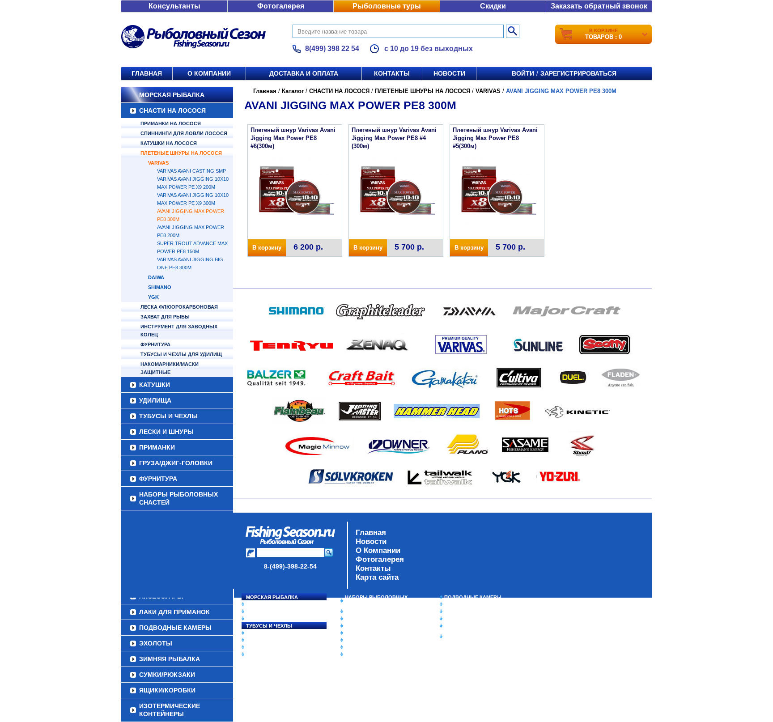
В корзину (266, 247)
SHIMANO (159, 287)
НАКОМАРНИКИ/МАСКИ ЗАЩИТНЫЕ (169, 368)
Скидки (493, 6)
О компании (209, 73)
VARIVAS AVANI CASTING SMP (191, 171)
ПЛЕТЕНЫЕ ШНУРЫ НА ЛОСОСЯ (181, 153)
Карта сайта (377, 577)
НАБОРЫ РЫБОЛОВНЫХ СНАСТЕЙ (178, 498)
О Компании (378, 550)
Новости (449, 73)
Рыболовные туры (387, 6)
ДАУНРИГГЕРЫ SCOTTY (374, 611)
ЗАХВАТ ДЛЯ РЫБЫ (165, 316)
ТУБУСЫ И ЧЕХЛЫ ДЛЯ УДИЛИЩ (181, 354)
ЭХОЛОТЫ (457, 604)
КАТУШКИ (154, 384)
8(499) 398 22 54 (332, 48)
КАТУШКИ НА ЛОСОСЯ (168, 143)
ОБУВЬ (354, 633)
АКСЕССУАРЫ (362, 647)
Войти (523, 73)
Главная (147, 73)
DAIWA (156, 277)
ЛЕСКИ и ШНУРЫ (166, 431)
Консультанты (174, 6)
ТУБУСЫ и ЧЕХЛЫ (168, 416)
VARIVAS (158, 163)
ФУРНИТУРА (155, 344)
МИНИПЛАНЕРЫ (365, 618)
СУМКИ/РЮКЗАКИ (466, 618)
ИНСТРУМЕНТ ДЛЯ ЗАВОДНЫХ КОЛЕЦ (178, 330)
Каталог (293, 91)
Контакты (392, 73)
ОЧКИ (352, 640)
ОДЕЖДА (356, 626)
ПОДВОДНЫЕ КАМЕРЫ (472, 597)
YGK (153, 297)
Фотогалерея (280, 6)
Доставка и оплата (303, 73)
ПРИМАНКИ (157, 447)
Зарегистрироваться (578, 73)
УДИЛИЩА (155, 400)
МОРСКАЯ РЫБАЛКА (171, 94)
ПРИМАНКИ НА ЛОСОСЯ (170, 123)
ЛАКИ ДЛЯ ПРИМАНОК (373, 654)
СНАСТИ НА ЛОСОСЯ (172, 110)
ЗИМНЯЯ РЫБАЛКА (468, 611)
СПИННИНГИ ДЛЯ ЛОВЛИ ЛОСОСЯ (183, 133)
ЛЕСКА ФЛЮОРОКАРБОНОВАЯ (179, 307)
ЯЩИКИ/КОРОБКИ (466, 626)
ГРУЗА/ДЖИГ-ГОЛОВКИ (175, 463)
